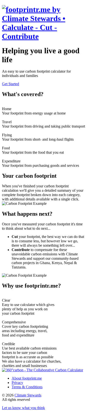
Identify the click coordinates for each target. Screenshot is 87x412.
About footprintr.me (27, 378)
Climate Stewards (27, 395)
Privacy (17, 383)
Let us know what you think (23, 408)
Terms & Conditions (27, 387)
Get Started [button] (10, 84)
